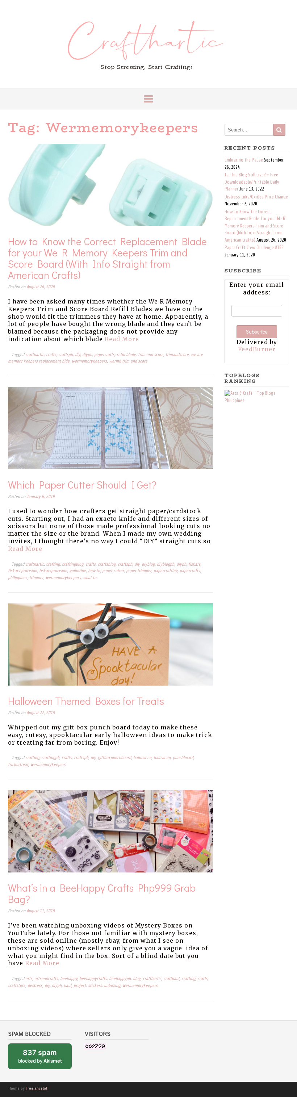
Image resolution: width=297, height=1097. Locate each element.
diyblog (148, 564)
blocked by (45, 1058)
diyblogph (165, 564)
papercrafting (165, 571)
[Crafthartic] (149, 44)
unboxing (112, 986)
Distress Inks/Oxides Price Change (256, 197)
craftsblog (107, 564)
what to (89, 578)
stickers (95, 986)
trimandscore (177, 355)
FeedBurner (257, 349)
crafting (53, 564)
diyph (87, 355)
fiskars (194, 564)
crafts (51, 355)
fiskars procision (22, 571)
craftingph (50, 758)
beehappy (68, 979)
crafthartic (34, 355)
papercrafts (104, 355)
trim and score (150, 355)
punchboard (183, 758)
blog (137, 979)
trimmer (36, 578)
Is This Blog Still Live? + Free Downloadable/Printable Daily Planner (252, 182)
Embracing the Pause (244, 160)
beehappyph (120, 979)
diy (77, 355)
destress (35, 986)
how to (94, 571)
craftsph (65, 355)
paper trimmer (138, 571)
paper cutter (113, 571)
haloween (162, 758)
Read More (122, 339)
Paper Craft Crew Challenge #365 (254, 248)
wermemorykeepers (89, 361)
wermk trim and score (128, 361)
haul (67, 986)
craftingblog (72, 564)
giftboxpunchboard (114, 758)
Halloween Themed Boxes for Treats (86, 700)
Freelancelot (36, 1088)
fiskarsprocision (53, 571)
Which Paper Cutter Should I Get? (82, 484)
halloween (142, 758)
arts (28, 979)
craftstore (16, 986)
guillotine (77, 571)
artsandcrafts (46, 979)
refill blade (126, 355)
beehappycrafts (93, 979)
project (80, 986)
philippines (17, 578)
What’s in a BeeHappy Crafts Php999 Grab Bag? (102, 893)
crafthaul (171, 979)
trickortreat (18, 765)
